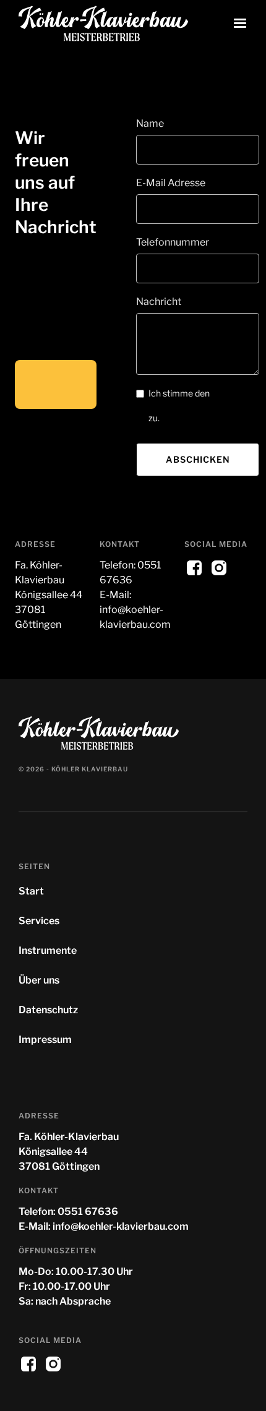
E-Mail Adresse (170, 183)
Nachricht (158, 301)
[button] (240, 23)
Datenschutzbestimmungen (203, 405)
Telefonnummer (172, 242)
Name (150, 123)
